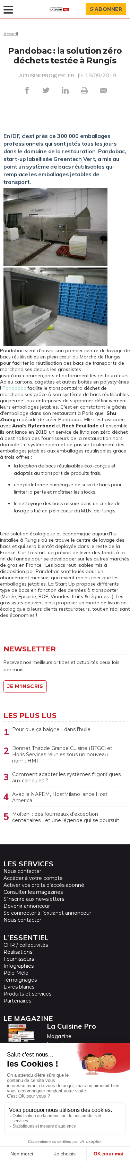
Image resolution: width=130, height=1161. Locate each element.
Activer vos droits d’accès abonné (43, 885)
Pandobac (14, 388)
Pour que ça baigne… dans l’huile (51, 729)
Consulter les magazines (33, 892)
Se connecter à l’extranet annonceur (47, 913)
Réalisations (17, 952)
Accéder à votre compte (33, 878)
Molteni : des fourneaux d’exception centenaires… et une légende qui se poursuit (65, 817)
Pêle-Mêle (15, 973)
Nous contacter (22, 871)
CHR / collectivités (25, 945)
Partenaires (17, 1001)
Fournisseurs (18, 959)
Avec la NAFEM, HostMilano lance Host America (59, 797)
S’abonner (106, 9)
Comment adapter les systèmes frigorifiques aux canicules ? (66, 777)
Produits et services (27, 994)
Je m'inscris (25, 686)
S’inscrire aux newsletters (33, 899)
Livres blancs (18, 987)
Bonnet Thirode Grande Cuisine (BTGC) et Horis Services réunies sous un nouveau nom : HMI (62, 754)
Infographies (18, 966)
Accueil (10, 33)
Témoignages (20, 980)
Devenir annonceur (26, 906)
